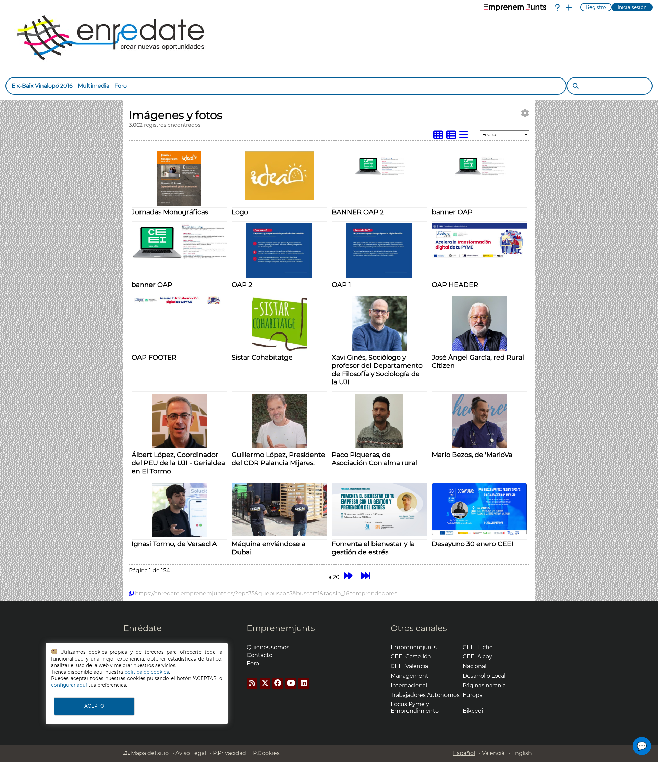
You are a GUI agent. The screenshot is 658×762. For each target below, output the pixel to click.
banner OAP (452, 212)
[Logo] (279, 198)
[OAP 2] (279, 276)
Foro (120, 86)
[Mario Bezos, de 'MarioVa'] (479, 446)
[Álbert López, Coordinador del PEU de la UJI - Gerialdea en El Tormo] (179, 446)
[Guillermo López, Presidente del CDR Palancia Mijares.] (279, 446)
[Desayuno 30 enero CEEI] (479, 533)
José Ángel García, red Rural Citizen (478, 361)
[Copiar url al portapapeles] (131, 593)
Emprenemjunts (281, 628)
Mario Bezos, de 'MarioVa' (473, 454)
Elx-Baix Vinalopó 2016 (42, 86)
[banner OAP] (479, 178)
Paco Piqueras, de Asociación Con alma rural (374, 458)
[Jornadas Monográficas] (179, 204)
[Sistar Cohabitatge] (279, 349)
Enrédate (142, 628)
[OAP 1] (379, 276)
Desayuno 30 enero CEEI (472, 544)
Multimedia (93, 86)
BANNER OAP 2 (358, 212)
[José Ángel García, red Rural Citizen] (479, 349)
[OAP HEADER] (479, 256)
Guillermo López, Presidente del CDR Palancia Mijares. (278, 458)
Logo (240, 212)
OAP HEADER (455, 284)
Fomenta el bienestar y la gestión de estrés (373, 548)
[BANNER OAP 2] (379, 178)
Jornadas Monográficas (170, 212)
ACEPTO (94, 706)
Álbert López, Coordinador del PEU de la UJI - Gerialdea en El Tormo (178, 462)
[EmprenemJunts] (515, 7)
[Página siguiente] (348, 576)
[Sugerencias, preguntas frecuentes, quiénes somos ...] (557, 7)
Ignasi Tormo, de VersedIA (174, 544)
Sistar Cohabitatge (262, 357)
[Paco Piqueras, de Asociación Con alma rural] (379, 446)
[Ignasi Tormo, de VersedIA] (179, 535)
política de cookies (146, 672)
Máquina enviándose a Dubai (268, 548)
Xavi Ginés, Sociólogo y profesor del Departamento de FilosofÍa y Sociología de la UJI (377, 369)
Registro (596, 7)
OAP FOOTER (154, 357)
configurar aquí (69, 685)
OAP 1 (341, 284)
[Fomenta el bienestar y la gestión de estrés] (379, 534)
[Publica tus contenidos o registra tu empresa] (569, 7)
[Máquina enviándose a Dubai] (279, 534)
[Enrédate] (111, 35)
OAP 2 (242, 284)
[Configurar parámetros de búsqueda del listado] (525, 113)
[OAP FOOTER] (179, 302)
